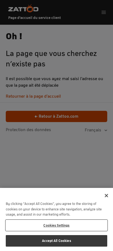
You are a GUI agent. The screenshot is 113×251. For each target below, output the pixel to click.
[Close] (106, 196)
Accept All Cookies (56, 241)
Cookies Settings (56, 225)
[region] (56, 219)
